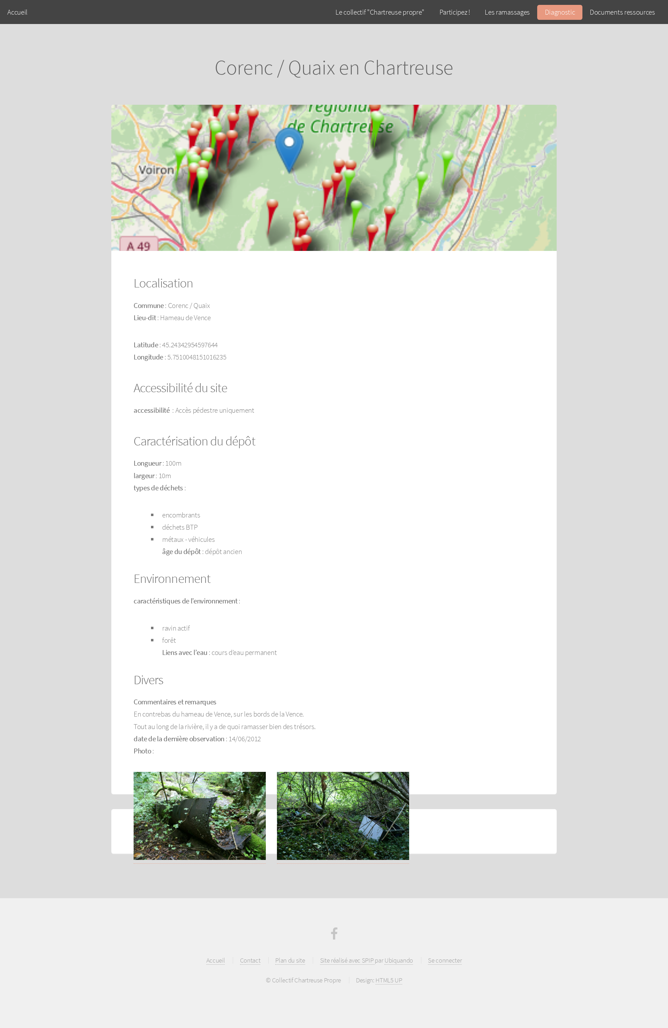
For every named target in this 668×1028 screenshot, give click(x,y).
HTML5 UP (388, 980)
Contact (250, 960)
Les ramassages (507, 12)
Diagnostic (560, 12)
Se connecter (445, 960)
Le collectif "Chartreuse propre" (379, 12)
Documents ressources (622, 12)
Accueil (17, 12)
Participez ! (454, 12)
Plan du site (290, 960)
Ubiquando (398, 960)
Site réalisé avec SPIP (347, 960)
